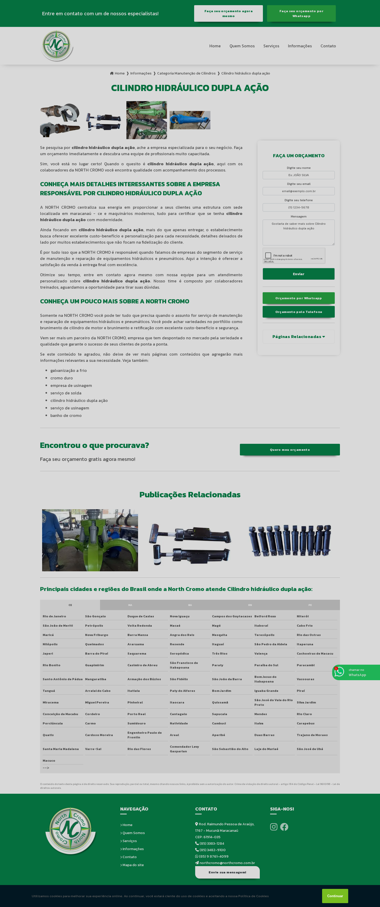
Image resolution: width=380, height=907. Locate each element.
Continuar (335, 896)
